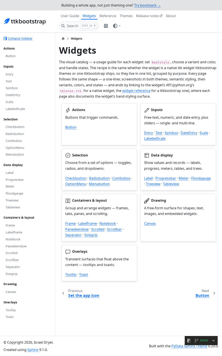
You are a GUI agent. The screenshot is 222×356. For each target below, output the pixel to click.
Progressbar (15, 180)
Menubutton (15, 154)
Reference (108, 15)
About (171, 15)
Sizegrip (12, 274)
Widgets (89, 15)
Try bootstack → (147, 5)
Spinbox (12, 88)
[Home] (63, 38)
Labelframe (14, 232)
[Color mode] (117, 26)
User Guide (70, 15)
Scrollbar (12, 260)
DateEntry (13, 95)
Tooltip (11, 310)
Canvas (11, 292)
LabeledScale (15, 109)
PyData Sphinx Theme (189, 346)
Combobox (14, 141)
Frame (10, 225)
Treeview (12, 200)
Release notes (147, 15)
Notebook (13, 239)
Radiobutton (15, 134)
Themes (126, 15)
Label (10, 173)
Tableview (13, 207)
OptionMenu (15, 148)
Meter (10, 186)
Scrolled (12, 253)
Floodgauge (14, 193)
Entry (9, 74)
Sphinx (32, 349)
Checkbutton (15, 127)
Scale (9, 102)
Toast (9, 317)
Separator (13, 267)
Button (11, 56)
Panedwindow (16, 246)
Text (9, 81)
